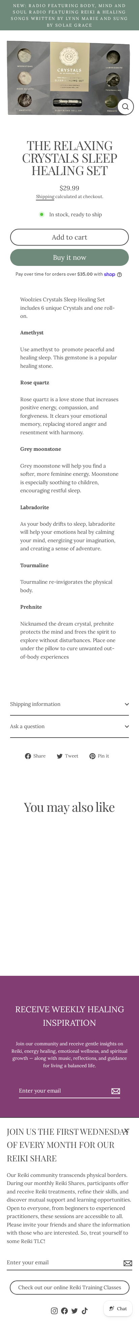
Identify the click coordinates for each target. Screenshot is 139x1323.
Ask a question (27, 726)
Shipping (45, 196)
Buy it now (69, 257)
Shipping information (35, 704)
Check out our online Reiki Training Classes (69, 1287)
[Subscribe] (126, 1263)
